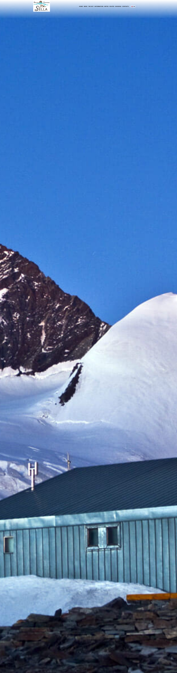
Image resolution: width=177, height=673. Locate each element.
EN (134, 6)
